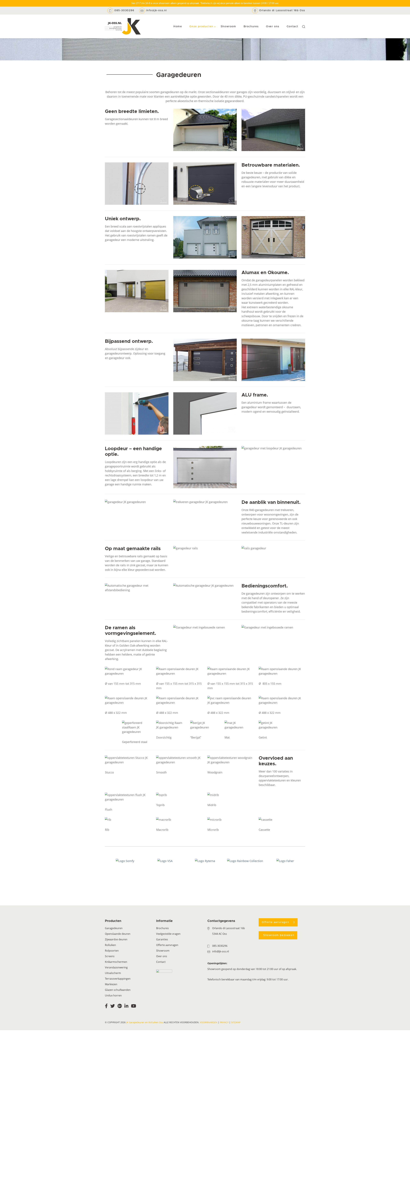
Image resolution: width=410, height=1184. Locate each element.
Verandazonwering (116, 967)
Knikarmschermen (116, 962)
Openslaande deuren (117, 934)
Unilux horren (113, 995)
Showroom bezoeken (278, 935)
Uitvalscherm (113, 973)
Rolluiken (110, 945)
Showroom (162, 950)
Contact (161, 962)
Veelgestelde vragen (168, 934)
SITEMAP (235, 1022)
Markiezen (111, 984)
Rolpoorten (112, 950)
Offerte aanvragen (167, 945)
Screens (110, 956)
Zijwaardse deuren (116, 939)
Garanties (162, 939)
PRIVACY (224, 1022)
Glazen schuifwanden (118, 990)
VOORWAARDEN (208, 1022)
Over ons (161, 956)
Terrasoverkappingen (118, 978)
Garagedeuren (114, 928)
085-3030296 (124, 10)
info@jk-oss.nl (156, 10)
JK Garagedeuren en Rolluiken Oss (144, 1022)
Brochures (162, 928)
